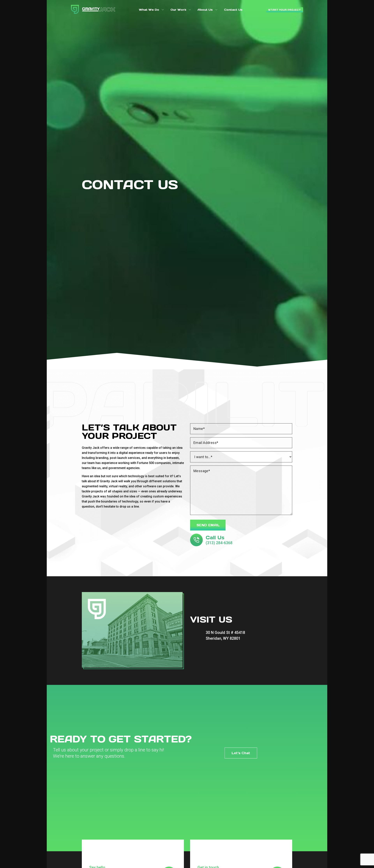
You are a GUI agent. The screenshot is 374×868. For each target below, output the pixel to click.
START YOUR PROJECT (284, 9)
